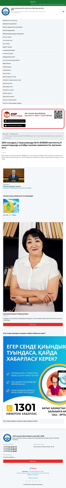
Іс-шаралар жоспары (9, 50)
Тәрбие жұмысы (7, 93)
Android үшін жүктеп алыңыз (15, 121)
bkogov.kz (33, 2)
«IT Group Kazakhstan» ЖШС (36, 471)
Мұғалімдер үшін (8, 86)
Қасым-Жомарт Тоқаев (12, 186)
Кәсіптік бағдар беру (9, 30)
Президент (6, 184)
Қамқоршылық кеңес (9, 57)
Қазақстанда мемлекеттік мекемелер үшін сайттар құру (33, 473)
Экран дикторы (33, 478)
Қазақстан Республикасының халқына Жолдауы (17, 188)
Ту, (10, 215)
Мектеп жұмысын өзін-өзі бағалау (12, 27)
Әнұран (14, 215)
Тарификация (7, 70)
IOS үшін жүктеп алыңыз (14, 125)
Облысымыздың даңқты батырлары (13, 33)
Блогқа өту (33, 324)
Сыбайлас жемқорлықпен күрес (12, 80)
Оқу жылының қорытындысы (11, 60)
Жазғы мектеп (7, 63)
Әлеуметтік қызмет (8, 90)
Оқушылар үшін (7, 83)
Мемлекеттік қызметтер (10, 24)
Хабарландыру (7, 67)
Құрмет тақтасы (7, 47)
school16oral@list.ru (9, 457)
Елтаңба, (6, 215)
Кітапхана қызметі (8, 53)
